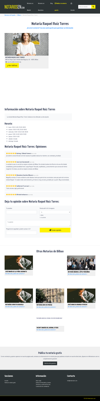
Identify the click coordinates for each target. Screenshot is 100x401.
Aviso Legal (38, 381)
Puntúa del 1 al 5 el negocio (47, 208)
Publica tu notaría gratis (61, 6)
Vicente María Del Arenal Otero (47, 327)
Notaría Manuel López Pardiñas (79, 272)
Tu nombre (9, 208)
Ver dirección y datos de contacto (14, 273)
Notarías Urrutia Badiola (14, 304)
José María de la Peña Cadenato (16, 271)
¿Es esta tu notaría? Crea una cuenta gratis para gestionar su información (50, 28)
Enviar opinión (56, 230)
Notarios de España (10, 15)
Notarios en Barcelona (41, 6)
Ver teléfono (12, 65)
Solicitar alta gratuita (50, 363)
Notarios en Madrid (30, 6)
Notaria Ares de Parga (44, 305)
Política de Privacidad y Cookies (43, 383)
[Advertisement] (73, 46)
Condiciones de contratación (42, 386)
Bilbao (19, 15)
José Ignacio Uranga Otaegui (77, 304)
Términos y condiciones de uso (43, 384)
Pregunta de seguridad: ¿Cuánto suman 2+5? (18, 229)
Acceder (73, 10)
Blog (51, 3)
